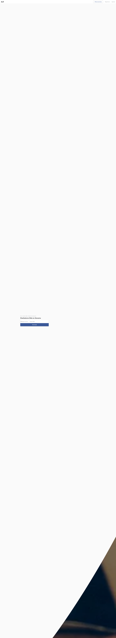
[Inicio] (2, 2)
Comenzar (34, 324)
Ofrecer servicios (98, 1)
